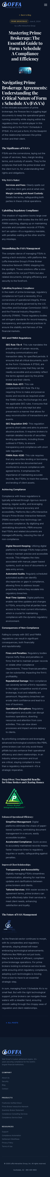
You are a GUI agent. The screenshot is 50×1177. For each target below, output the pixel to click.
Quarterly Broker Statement (13, 1110)
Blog (3, 1085)
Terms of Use (7, 1146)
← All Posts (12, 1023)
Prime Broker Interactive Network (15, 1106)
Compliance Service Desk (12, 1117)
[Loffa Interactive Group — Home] (12, 4)
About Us (5, 1078)
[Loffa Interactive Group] (21, 1052)
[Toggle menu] (45, 5)
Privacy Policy (7, 1143)
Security (5, 1081)
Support (5, 1132)
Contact (5, 1089)
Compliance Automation (11, 1135)
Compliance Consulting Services (14, 1114)
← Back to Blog (25, 15)
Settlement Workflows (10, 1139)
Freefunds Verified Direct (12, 1103)
